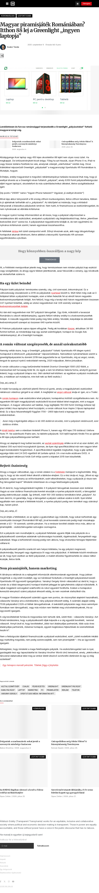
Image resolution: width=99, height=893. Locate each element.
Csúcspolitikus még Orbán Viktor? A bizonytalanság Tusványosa (77, 142)
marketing (33, 690)
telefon (75, 690)
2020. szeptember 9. (36, 45)
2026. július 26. (67, 147)
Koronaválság (8, 16)
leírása (15, 231)
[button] (49, 260)
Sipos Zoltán (5, 796)
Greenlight (53, 686)
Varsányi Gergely (9, 694)
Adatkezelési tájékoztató (10, 873)
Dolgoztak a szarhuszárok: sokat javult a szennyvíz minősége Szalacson (26, 143)
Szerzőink (4, 866)
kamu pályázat (8, 690)
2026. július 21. (70, 796)
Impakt (3, 859)
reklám (65, 690)
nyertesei (55, 293)
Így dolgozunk (6, 869)
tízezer (71, 328)
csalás (26, 686)
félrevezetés (38, 686)
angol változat (64, 392)
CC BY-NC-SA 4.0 (6, 886)
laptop (21, 690)
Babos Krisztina (6, 748)
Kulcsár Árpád (57, 748)
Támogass (86, 3)
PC (42, 690)
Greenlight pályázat (71, 686)
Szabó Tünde (13, 47)
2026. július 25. (18, 796)
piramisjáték (53, 690)
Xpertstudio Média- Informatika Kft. (37, 694)
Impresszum (5, 856)
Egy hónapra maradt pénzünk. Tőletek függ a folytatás (30, 665)
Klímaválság (39, 708)
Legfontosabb (24, 16)
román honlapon (10, 398)
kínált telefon (8, 430)
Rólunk (3, 863)
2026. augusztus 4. (19, 149)
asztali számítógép (54, 443)
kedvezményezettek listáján (14, 306)
